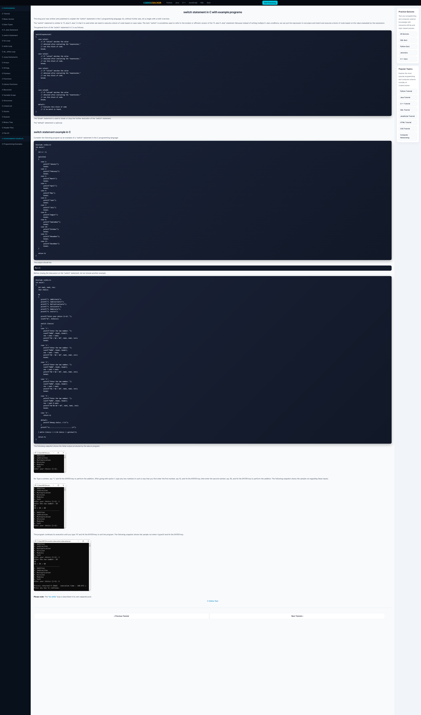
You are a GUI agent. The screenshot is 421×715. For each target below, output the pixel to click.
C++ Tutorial (405, 104)
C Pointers (6, 73)
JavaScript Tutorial (407, 116)
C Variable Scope (9, 95)
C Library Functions (9, 84)
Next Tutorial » (297, 616)
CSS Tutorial (405, 129)
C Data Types (7, 24)
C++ (184, 3)
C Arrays (5, 63)
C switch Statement (10, 35)
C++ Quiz (404, 59)
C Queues (6, 117)
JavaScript (193, 3)
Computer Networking (404, 136)
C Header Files (8, 128)
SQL (202, 3)
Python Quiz (405, 46)
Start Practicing (270, 3)
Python (169, 3)
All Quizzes (404, 34)
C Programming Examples (12, 144)
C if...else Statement (10, 30)
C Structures (7, 101)
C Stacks (5, 111)
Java (177, 3)
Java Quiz (404, 53)
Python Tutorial (406, 91)
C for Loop (6, 41)
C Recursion (7, 90)
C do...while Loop (8, 52)
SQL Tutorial (405, 110)
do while (52, 597)
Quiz (208, 3)
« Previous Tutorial (121, 616)
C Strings (5, 68)
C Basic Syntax (8, 19)
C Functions (6, 79)
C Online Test (212, 601)
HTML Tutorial (405, 122)
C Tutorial (6, 14)
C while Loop (7, 46)
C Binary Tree (7, 122)
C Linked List (7, 106)
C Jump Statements (10, 57)
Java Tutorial (405, 97)
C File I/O (5, 133)
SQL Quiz (403, 40)
